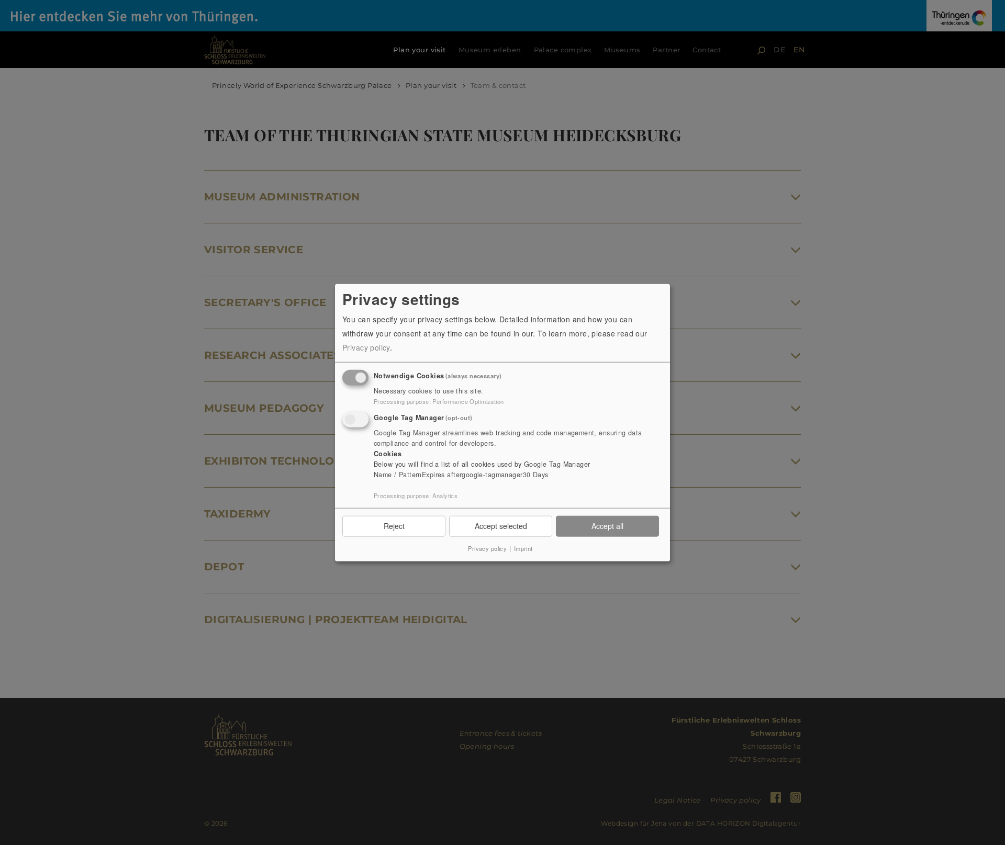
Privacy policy (366, 347)
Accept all (607, 526)
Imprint (523, 548)
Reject (394, 526)
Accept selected (501, 526)
